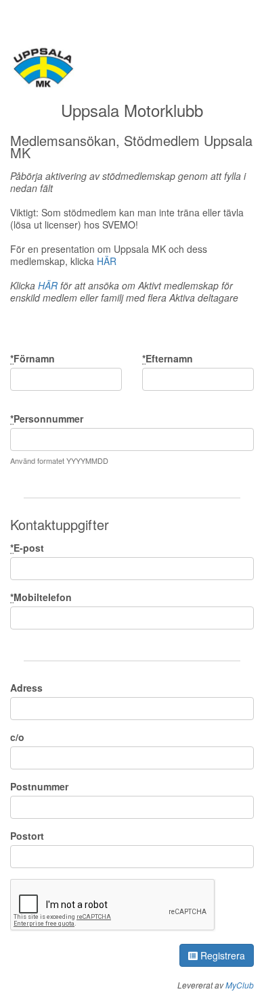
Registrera (221, 955)
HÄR (106, 261)
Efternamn (167, 358)
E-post (27, 548)
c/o (17, 737)
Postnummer (39, 786)
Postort (27, 836)
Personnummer (46, 418)
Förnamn (32, 358)
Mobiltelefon (41, 597)
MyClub (239, 985)
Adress (26, 688)
